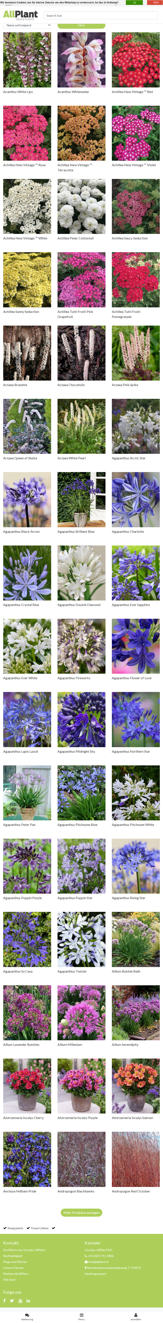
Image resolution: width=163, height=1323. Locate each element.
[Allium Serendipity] (136, 1012)
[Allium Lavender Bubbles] (27, 1012)
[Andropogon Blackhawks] (81, 1159)
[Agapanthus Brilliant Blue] (81, 499)
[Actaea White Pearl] (81, 426)
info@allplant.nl (98, 1262)
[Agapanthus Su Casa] (27, 939)
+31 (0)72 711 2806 (100, 1256)
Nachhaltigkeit (12, 1256)
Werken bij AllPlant (15, 1273)
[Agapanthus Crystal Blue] (27, 573)
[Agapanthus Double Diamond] (81, 573)
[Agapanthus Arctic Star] (136, 426)
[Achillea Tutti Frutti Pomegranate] (136, 279)
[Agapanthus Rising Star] (136, 866)
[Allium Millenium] (81, 1012)
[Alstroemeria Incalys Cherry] (27, 1086)
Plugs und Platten (15, 1262)
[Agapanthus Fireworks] (81, 646)
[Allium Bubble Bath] (136, 939)
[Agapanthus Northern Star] (136, 719)
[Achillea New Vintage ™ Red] (136, 59)
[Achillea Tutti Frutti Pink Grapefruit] (81, 279)
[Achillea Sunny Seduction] (27, 279)
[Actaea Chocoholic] (81, 353)
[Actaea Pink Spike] (136, 353)
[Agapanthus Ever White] (27, 646)
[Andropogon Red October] (136, 1159)
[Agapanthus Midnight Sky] (81, 719)
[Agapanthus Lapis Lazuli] (27, 719)
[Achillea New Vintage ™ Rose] (27, 133)
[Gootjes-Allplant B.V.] (20, 15)
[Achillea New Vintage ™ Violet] (136, 133)
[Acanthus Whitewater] (81, 59)
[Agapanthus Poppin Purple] (27, 866)
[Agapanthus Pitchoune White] (136, 792)
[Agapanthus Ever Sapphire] (136, 573)
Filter (81, 25)
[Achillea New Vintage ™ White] (27, 206)
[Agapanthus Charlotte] (136, 499)
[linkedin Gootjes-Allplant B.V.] (28, 1300)
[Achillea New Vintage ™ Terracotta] (81, 133)
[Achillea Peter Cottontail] (81, 206)
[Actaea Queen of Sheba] (27, 426)
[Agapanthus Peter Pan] (27, 792)
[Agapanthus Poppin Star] (81, 866)
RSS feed (9, 1279)
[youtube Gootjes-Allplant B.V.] (20, 1300)
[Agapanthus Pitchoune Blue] (81, 792)
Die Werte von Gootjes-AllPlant (24, 1250)
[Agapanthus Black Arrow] (27, 499)
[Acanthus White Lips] (27, 59)
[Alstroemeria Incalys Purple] (81, 1086)
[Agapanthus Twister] (81, 939)
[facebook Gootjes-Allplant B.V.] (4, 1300)
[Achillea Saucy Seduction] (136, 206)
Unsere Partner (13, 1268)
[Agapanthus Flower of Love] (136, 646)
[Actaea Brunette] (27, 353)
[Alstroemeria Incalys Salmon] (136, 1086)
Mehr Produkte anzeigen (81, 1213)
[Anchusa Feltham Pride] (27, 1159)
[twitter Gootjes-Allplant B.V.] (12, 1300)
